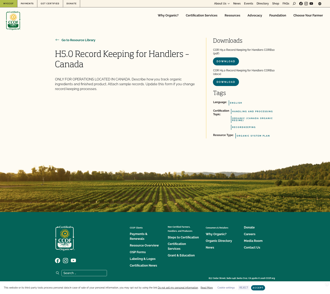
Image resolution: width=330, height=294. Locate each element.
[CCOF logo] (13, 17)
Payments (27, 3)
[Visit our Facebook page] (301, 3)
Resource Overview (144, 245)
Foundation (277, 15)
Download (226, 61)
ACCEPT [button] (258, 288)
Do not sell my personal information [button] (178, 287)
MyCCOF (8, 3)
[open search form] (294, 3)
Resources (232, 15)
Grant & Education (181, 255)
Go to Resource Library (78, 40)
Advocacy (255, 15)
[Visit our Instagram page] (306, 3)
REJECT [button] (243, 287)
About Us (220, 3)
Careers (249, 234)
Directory (263, 3)
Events (248, 3)
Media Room (253, 241)
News (237, 3)
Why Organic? (168, 15)
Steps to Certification (183, 237)
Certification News (143, 265)
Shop (275, 3)
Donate (72, 3)
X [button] (327, 284)
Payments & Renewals (138, 236)
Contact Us (252, 247)
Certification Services (201, 15)
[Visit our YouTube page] (311, 3)
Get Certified (50, 3)
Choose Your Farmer (308, 15)
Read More (207, 287)
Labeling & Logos (143, 259)
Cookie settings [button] (226, 287)
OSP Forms (138, 252)
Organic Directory (219, 241)
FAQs (286, 3)
